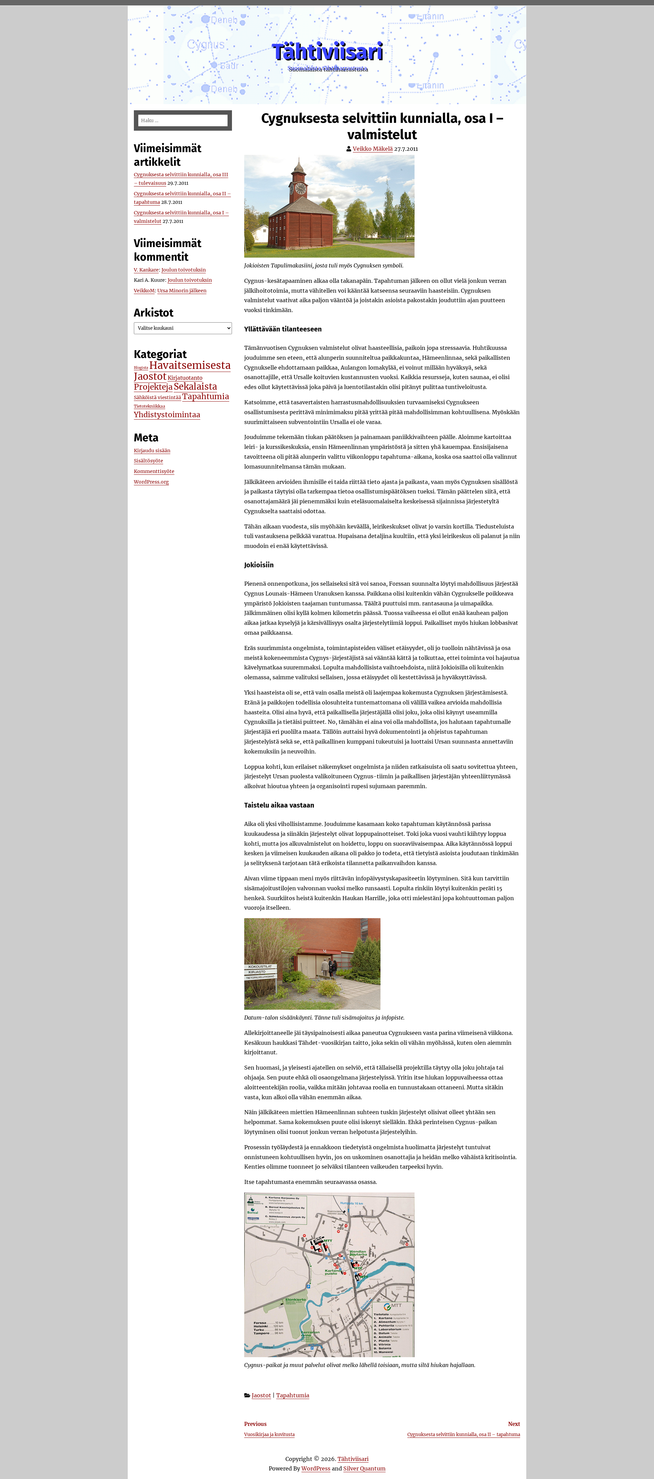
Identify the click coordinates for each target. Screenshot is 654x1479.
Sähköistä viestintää (157, 398)
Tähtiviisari (327, 51)
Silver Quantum (364, 1468)
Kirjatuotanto (185, 378)
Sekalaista (195, 386)
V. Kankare (146, 270)
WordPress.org (151, 482)
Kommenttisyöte (154, 471)
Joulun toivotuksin (183, 270)
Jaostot (261, 1395)
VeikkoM (144, 291)
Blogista (141, 367)
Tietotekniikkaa (149, 406)
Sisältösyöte (148, 461)
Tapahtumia (292, 1395)
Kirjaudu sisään (152, 451)
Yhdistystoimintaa (167, 414)
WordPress (315, 1468)
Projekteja (153, 387)
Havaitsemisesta (190, 365)
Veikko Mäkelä (373, 148)
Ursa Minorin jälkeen (181, 291)
